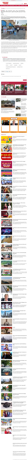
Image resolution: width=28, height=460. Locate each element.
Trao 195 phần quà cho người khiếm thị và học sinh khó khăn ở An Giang (19, 269)
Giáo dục (4, 5)
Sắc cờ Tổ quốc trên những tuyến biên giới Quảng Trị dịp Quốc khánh (19, 92)
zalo (7, 71)
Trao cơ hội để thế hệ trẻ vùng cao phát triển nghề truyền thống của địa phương (19, 410)
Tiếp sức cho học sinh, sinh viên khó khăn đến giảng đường (19, 253)
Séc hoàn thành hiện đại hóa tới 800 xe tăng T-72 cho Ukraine (19, 261)
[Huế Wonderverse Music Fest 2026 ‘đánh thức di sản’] (6, 231)
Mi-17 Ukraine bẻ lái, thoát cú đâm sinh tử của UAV (19, 236)
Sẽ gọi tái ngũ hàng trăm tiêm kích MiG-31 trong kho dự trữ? (24, 100)
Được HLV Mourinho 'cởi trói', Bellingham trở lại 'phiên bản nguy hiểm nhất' (19, 303)
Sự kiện (3, 8)
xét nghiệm (15, 65)
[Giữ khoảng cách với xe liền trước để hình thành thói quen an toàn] (22, 125)
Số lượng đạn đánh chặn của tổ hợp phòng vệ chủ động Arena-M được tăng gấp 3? (19, 402)
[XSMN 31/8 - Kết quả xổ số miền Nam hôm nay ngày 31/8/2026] (6, 173)
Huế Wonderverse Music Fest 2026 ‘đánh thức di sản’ (20, 228)
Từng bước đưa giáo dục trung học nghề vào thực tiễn (19, 178)
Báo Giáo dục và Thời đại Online (5, 3)
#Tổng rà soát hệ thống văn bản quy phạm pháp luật (16, 8)
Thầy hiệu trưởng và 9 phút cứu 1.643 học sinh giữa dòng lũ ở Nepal (19, 245)
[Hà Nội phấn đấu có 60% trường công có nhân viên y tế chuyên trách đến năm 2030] (6, 148)
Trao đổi (19, 5)
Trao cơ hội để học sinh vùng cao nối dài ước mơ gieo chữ (20, 187)
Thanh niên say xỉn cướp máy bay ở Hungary (19, 451)
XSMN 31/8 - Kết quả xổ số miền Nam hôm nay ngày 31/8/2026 (19, 170)
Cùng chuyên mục (5, 83)
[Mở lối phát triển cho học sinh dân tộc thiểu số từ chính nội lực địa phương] (6, 214)
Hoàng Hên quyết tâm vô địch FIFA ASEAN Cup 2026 (19, 344)
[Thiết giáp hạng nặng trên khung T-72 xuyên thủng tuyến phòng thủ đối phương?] (8, 103)
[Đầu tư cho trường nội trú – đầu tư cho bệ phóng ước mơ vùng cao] (6, 206)
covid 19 (20, 65)
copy (11, 71)
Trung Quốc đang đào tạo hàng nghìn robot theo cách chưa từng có (19, 311)
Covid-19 (11, 65)
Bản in (9, 71)
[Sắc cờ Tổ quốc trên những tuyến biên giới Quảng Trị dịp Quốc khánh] (19, 88)
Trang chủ (2, 5)
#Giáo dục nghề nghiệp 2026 (8, 8)
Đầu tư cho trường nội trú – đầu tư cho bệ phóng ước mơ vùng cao (19, 203)
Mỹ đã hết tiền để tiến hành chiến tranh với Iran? (20, 443)
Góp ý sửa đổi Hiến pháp (21, 10)
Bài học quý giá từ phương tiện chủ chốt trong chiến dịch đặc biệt (23, 115)
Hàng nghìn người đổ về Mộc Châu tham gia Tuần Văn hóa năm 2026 (20, 220)
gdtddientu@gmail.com (19, 0)
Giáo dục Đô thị (10, 10)
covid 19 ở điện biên (8, 63)
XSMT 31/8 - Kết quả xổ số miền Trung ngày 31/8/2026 (19, 162)
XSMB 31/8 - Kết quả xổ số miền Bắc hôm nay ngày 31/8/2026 (19, 153)
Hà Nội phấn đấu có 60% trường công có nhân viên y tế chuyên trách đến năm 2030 (19, 145)
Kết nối (16, 5)
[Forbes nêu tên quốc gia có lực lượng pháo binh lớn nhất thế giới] (18, 107)
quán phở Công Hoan (16, 63)
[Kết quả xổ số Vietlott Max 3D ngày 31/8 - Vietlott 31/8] (6, 139)
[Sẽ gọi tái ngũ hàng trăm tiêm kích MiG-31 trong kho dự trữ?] (18, 100)
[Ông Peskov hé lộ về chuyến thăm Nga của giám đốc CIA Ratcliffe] (14, 125)
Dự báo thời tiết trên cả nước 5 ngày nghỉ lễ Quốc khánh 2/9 (9, 92)
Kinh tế (17, 10)
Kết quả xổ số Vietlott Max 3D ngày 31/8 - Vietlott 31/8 (19, 137)
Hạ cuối (14, 327)
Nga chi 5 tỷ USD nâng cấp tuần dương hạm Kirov (20, 335)
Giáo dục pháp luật (11, 5)
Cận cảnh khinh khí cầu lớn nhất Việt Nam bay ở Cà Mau (19, 419)
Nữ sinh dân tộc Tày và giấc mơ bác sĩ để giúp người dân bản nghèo (19, 394)
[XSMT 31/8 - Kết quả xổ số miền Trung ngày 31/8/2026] (6, 164)
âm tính (7, 65)
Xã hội (6, 10)
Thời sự (8, 5)
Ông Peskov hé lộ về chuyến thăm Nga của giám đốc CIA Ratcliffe (14, 133)
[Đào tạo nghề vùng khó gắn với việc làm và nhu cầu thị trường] (6, 198)
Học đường (22, 5)
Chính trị (14, 10)
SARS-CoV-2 (8, 68)
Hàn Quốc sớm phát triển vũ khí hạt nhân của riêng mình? (19, 369)
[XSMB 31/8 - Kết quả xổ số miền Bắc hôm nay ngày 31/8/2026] (6, 156)
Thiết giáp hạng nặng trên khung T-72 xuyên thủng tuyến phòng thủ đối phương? (8, 109)
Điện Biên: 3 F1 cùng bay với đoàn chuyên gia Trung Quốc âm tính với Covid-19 (14, 58)
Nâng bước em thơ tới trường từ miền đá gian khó (19, 435)
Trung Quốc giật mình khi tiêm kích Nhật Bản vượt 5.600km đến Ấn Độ (19, 278)
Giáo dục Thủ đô (25, 3)
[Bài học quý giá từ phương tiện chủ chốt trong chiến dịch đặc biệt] (18, 115)
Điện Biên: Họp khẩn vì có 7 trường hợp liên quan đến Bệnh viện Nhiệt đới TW (14, 59)
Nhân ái (26, 5)
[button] (26, 125)
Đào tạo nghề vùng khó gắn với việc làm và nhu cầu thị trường (19, 195)
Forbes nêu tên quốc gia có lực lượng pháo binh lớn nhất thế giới (24, 108)
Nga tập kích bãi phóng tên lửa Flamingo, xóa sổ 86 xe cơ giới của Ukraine (20, 361)
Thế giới (2, 110)
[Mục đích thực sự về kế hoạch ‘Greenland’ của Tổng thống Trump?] (5, 125)
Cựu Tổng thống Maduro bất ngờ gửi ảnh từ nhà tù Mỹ (20, 319)
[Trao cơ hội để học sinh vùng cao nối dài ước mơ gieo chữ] (6, 189)
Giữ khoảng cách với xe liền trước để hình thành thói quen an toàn (22, 133)
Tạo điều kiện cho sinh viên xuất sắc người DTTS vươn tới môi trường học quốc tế (20, 377)
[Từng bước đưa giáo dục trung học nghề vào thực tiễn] (6, 181)
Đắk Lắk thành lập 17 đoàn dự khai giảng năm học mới (20, 427)
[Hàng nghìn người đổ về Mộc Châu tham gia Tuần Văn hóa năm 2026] (6, 222)
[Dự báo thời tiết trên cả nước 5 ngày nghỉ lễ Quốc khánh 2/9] (9, 88)
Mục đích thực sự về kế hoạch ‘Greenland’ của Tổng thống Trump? (5, 133)
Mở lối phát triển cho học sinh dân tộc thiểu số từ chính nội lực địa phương (19, 211)
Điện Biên (22, 63)
